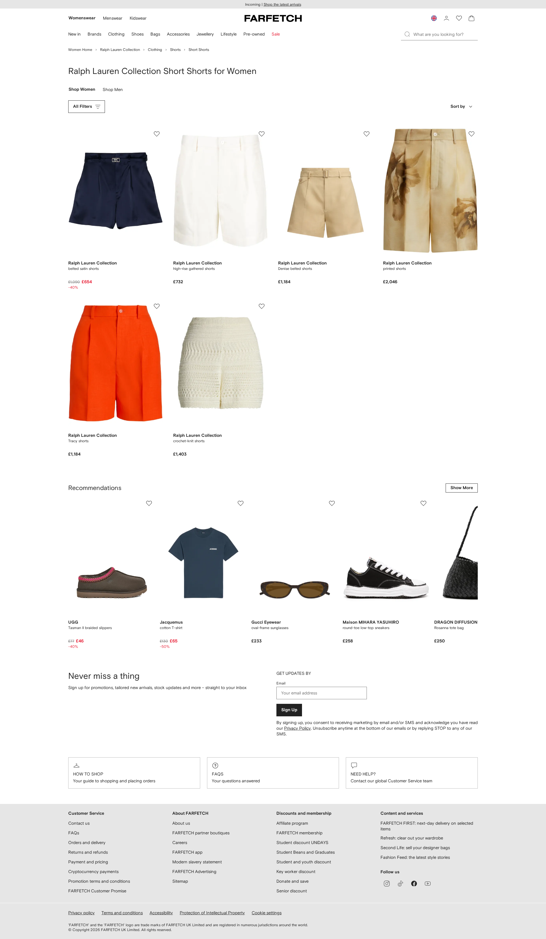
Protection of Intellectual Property (212, 913)
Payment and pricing (88, 862)
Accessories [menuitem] (178, 34)
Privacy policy (81, 913)
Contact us (79, 823)
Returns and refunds (88, 852)
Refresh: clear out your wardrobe (411, 838)
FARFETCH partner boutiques (200, 833)
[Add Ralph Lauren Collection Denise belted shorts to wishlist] (366, 134)
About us (181, 823)
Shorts (175, 49)
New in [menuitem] (74, 34)
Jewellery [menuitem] (205, 34)
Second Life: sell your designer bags (415, 847)
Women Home (80, 49)
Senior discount (291, 891)
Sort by (457, 106)
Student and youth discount (303, 862)
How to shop (88, 774)
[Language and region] (434, 18)
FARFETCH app (187, 852)
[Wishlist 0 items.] (459, 18)
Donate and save (292, 881)
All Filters (82, 106)
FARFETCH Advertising (194, 871)
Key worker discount (295, 871)
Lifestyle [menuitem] (229, 34)
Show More (461, 488)
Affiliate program (292, 823)
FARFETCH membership (299, 833)
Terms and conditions (122, 913)
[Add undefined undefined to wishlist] (149, 503)
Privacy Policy (297, 728)
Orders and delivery (87, 842)
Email (281, 683)
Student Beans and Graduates (305, 852)
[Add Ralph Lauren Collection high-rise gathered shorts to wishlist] (261, 134)
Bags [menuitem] (155, 34)
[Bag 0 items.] (471, 18)
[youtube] (427, 883)
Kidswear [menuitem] (138, 18)
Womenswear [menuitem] (82, 18)
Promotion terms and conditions (99, 881)
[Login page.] (446, 18)
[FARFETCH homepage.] (273, 18)
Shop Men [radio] (113, 90)
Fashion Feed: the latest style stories (415, 857)
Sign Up (289, 710)
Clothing (155, 49)
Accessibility (161, 913)
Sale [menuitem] (276, 34)
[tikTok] (400, 883)
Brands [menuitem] (94, 34)
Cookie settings (267, 913)
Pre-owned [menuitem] (254, 34)
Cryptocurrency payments (93, 871)
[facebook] (414, 883)
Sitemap (180, 881)
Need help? (363, 774)
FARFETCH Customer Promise (97, 891)
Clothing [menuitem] (116, 34)
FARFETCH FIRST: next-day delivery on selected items (426, 826)
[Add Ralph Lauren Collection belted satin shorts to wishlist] (156, 134)
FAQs (218, 774)
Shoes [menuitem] (137, 34)
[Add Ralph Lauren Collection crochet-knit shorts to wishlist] (261, 306)
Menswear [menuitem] (112, 18)
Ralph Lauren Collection (120, 49)
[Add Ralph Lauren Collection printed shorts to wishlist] (471, 134)
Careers (179, 842)
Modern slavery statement (197, 862)
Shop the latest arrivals (282, 4)
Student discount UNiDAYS (302, 842)
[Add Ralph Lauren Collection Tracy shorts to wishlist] (156, 306)
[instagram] (386, 883)
